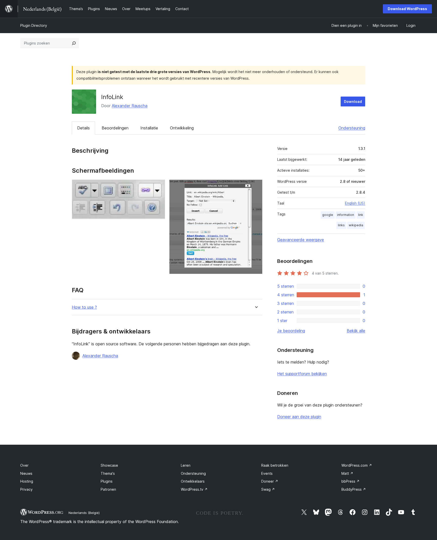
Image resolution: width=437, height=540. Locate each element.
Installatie (149, 127)
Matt (347, 473)
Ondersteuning (351, 127)
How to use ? (84, 307)
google (327, 215)
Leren (185, 465)
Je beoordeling (291, 330)
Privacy (26, 489)
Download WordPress (407, 9)
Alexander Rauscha (129, 105)
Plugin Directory (33, 25)
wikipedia (356, 225)
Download (353, 101)
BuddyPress (353, 489)
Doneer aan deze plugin (299, 416)
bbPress (350, 481)
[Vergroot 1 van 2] (158, 186)
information (345, 215)
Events (267, 473)
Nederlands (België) (84, 513)
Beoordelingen (115, 127)
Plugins (107, 481)
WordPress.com (356, 465)
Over (24, 465)
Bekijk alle (356, 330)
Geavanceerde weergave (300, 239)
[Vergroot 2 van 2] (255, 186)
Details (83, 127)
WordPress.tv (194, 489)
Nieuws (26, 473)
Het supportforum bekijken (302, 373)
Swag (268, 489)
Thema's (108, 473)
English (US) (355, 203)
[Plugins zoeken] (74, 43)
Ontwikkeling (182, 127)
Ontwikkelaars (193, 481)
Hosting (26, 481)
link (360, 215)
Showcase (109, 465)
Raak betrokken (274, 465)
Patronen (108, 489)
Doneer (269, 481)
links (341, 225)
